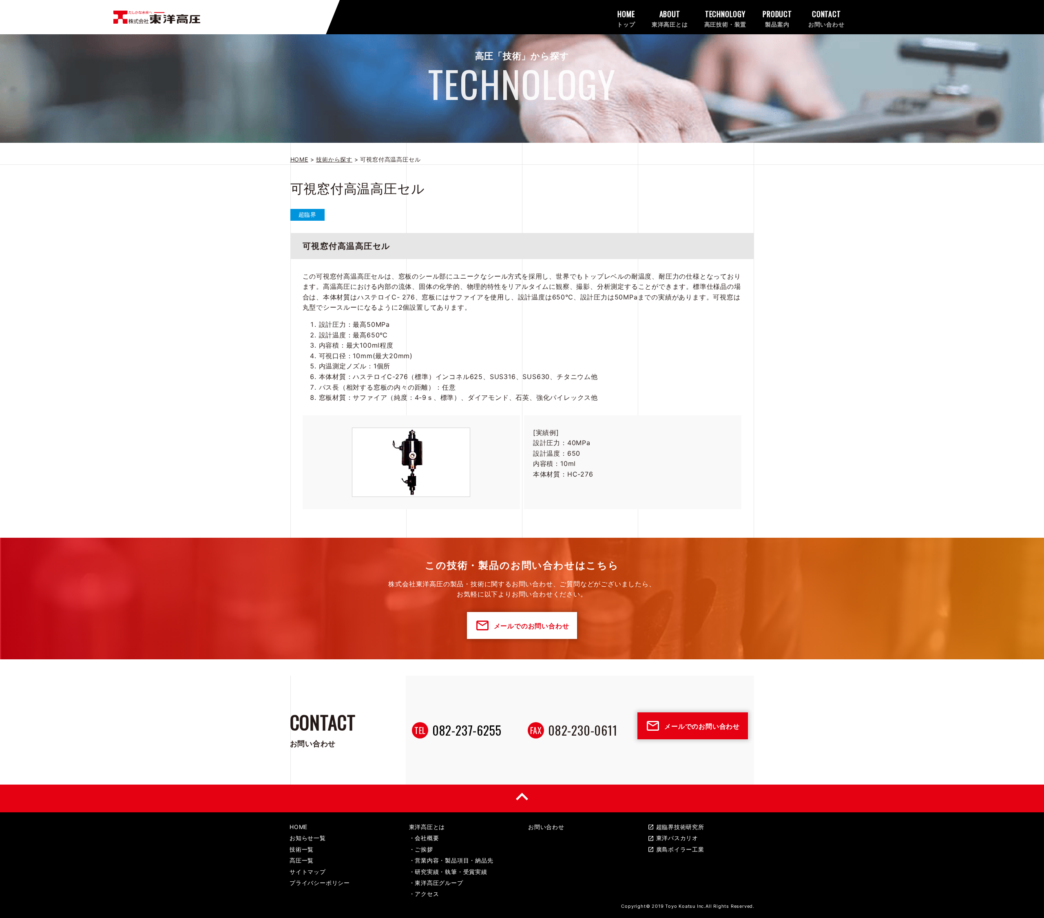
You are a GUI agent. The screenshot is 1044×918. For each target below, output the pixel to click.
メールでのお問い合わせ (522, 625)
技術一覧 (302, 849)
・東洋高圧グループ (436, 882)
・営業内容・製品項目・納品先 (451, 860)
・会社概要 (424, 837)
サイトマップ (308, 871)
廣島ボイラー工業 (676, 849)
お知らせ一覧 (308, 837)
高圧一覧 (302, 860)
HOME (298, 826)
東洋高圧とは (427, 826)
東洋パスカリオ (673, 837)
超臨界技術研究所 (676, 826)
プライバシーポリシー (320, 882)
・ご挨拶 (421, 849)
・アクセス (424, 893)
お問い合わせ (546, 826)
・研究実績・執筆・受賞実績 (448, 871)
